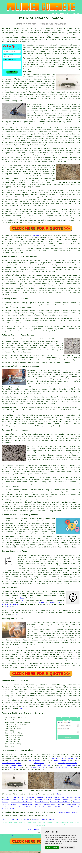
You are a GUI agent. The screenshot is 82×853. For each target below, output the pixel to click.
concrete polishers (56, 244)
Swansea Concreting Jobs (69, 812)
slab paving (39, 763)
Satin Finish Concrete (22, 800)
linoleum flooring (37, 767)
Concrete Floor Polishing (60, 802)
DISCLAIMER (76, 13)
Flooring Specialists (11, 806)
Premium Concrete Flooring (22, 802)
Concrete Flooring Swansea (43, 819)
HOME (53, 13)
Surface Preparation (15, 798)
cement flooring (51, 564)
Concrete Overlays (43, 800)
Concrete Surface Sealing (57, 806)
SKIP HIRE (14, 767)
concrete (37, 248)
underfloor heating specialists (63, 758)
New (19, 836)
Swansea (36, 235)
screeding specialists (67, 763)
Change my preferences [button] (66, 847)
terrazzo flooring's (43, 465)
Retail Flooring (72, 804)
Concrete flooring (9, 235)
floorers (13, 761)
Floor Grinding (8, 808)
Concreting (74, 806)
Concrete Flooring (11, 836)
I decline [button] (55, 847)
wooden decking (43, 765)
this (9, 607)
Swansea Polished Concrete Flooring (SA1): (20, 28)
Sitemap (3, 836)
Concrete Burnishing (62, 800)
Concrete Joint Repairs (53, 804)
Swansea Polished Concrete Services (23, 713)
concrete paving (63, 767)
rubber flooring (35, 761)
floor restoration (61, 761)
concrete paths (70, 765)
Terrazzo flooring (9, 434)
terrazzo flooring (37, 477)
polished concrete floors (24, 572)
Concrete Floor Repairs (30, 804)
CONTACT (69, 13)
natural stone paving (11, 763)
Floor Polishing (41, 802)
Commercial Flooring (34, 798)
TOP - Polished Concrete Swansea (15, 819)
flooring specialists (35, 769)
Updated (23, 836)
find (8, 685)
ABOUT (63, 13)
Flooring (39, 836)
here (22, 598)
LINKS (57, 13)
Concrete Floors (31, 836)
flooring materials (31, 58)
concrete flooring (61, 575)
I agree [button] (48, 847)
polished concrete (28, 30)
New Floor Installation (54, 798)
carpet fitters (17, 765)
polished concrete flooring (65, 754)
